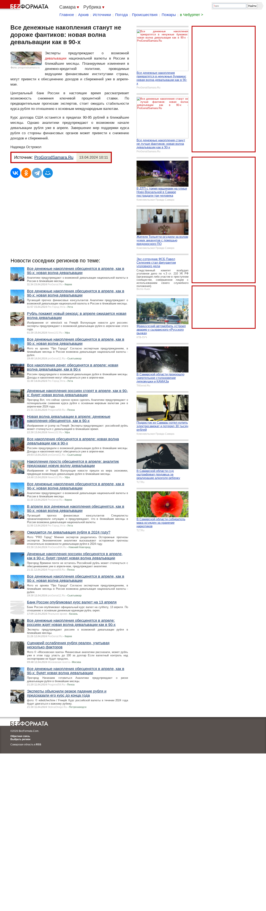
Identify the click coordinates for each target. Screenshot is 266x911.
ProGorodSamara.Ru (53, 157)
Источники (102, 15)
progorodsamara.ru (29, 67)
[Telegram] (37, 173)
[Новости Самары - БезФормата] (25, 5)
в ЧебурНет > (191, 15)
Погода (121, 15)
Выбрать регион (20, 739)
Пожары (169, 15)
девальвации (55, 58)
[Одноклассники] (26, 173)
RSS (38, 744)
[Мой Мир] (48, 173)
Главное (66, 15)
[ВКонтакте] (15, 173)
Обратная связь (20, 736)
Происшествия (145, 15)
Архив (83, 15)
